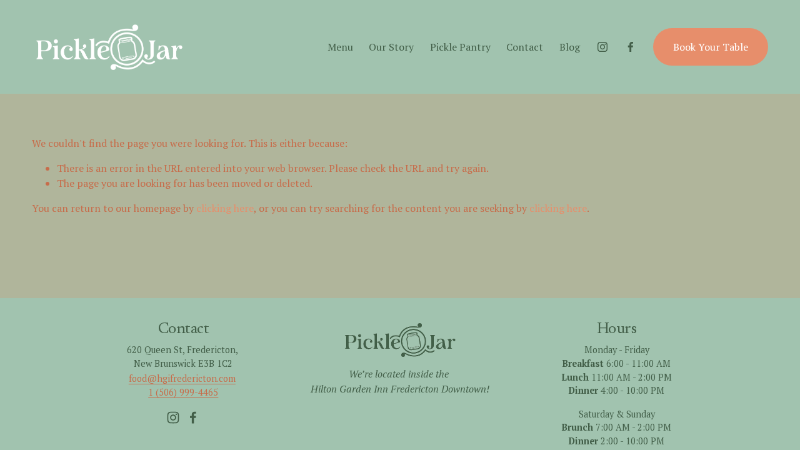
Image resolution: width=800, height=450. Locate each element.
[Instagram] (602, 47)
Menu (340, 47)
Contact (524, 47)
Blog (569, 47)
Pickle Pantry (460, 47)
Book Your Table (710, 47)
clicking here (225, 208)
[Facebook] (630, 47)
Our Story (391, 47)
